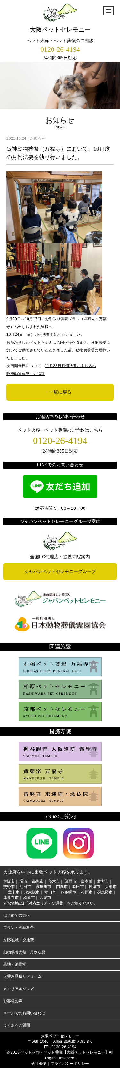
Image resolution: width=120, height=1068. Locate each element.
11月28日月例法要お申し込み (70, 366)
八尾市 (45, 897)
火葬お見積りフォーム (22, 976)
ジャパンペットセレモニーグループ (60, 571)
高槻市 (38, 881)
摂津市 (94, 887)
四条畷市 (68, 892)
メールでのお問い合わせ (24, 1013)
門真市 (62, 887)
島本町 (86, 881)
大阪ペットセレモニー (60, 29)
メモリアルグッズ (18, 989)
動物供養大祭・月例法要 (24, 952)
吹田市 (78, 887)
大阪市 (9, 881)
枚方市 (103, 881)
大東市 (110, 887)
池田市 (25, 887)
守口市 (50, 892)
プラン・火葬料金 (18, 927)
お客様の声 (12, 1001)
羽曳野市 (105, 892)
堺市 (23, 881)
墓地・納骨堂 (14, 964)
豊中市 (14, 892)
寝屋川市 (43, 887)
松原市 (29, 897)
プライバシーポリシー (70, 1063)
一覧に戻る (60, 392)
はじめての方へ (16, 915)
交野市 (9, 887)
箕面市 (70, 881)
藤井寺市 (11, 897)
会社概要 (39, 1063)
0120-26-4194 (60, 49)
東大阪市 (32, 892)
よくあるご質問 (16, 1025)
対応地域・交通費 (18, 940)
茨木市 (54, 881)
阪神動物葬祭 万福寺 (25, 374)
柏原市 (86, 892)
